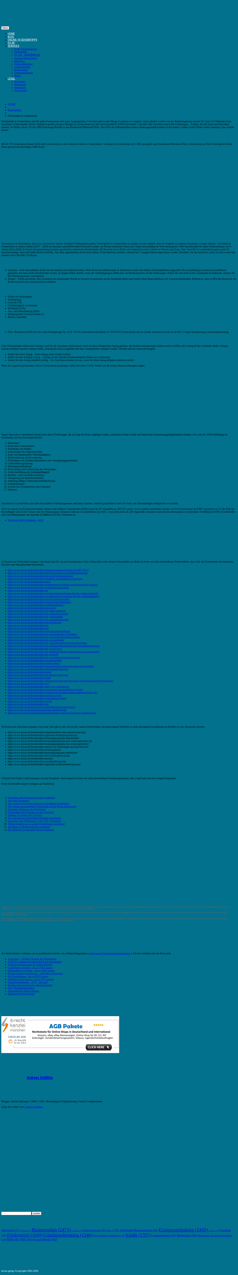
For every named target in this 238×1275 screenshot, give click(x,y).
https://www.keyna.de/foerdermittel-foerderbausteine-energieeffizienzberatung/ (48, 573)
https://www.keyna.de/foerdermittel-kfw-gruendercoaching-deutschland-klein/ (47, 643)
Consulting (76, 1231)
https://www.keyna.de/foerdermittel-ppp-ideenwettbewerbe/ (38, 675)
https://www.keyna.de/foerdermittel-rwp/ (28, 683)
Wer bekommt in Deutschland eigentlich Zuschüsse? (34, 818)
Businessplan (21, 69)
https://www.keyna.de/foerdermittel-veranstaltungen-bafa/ (37, 698)
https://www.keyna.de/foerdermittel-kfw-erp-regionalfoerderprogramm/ (44, 637)
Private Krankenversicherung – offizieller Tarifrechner (35, 973)
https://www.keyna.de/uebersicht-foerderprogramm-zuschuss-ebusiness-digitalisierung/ (52, 712)
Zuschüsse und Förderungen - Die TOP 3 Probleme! (34, 821)
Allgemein (10, 1230)
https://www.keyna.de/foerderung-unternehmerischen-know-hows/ (42, 707)
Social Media (45, 1239)
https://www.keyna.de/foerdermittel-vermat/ (30, 701)
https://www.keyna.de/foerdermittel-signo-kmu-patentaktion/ (38, 686)
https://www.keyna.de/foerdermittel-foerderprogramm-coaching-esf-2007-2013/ (48, 570)
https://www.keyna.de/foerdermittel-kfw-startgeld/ (33, 654)
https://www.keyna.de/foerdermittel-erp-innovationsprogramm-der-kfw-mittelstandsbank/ (53, 593)
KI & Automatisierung (25, 49)
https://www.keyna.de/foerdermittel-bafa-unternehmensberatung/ (41, 576)
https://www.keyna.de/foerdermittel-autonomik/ (32, 608)
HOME (11, 33)
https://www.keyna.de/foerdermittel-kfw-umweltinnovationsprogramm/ (44, 657)
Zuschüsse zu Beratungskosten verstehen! (29, 826)
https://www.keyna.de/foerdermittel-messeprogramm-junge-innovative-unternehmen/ (51, 666)
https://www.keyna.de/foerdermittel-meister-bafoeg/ (34, 663)
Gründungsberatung (67, 1234)
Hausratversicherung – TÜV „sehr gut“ (28, 982)
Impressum (19, 87)
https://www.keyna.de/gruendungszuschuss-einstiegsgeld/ (37, 710)
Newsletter (19, 81)
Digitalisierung (94, 1230)
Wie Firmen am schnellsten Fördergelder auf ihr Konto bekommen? (42, 806)
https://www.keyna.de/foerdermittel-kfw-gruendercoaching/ (38, 613)
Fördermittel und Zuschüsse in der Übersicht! (31, 812)
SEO (26, 1239)
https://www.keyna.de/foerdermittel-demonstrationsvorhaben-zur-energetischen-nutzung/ (53, 584)
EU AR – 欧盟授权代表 (27, 55)
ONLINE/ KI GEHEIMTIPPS (22, 39)
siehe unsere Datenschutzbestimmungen (110, 953)
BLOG (11, 36)
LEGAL (11, 78)
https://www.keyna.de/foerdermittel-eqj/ (28, 590)
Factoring (213, 1231)
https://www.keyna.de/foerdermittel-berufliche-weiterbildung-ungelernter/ (45, 578)
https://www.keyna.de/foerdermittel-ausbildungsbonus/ (35, 605)
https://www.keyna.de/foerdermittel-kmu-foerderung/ (35, 622)
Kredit (138, 1234)
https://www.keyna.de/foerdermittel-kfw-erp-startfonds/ (36, 640)
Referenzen (20, 84)
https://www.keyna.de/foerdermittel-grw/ (28, 628)
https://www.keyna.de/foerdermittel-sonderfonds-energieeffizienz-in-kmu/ (45, 689)
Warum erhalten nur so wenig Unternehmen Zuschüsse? (36, 824)
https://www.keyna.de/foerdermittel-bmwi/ (29, 581)
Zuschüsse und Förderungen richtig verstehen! (31, 797)
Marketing (19, 61)
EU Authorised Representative (136, 1230)
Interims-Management (25, 58)
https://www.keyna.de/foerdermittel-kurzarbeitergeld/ (35, 660)
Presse (17, 75)
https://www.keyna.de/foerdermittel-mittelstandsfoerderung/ (38, 669)
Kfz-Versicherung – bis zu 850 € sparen (28, 976)
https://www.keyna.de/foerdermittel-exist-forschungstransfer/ (38, 599)
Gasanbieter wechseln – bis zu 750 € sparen (30, 967)
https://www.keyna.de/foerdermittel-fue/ (28, 625)
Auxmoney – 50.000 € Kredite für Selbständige (32, 959)
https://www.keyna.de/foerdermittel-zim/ (28, 704)
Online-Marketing (23, 64)
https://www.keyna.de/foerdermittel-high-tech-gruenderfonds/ (39, 631)
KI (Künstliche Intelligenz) (109, 1235)
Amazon (26, 1231)
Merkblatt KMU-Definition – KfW (25, 520)
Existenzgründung (23, 72)
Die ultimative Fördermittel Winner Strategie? (31, 829)
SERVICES (13, 46)
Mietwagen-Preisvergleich (21, 994)
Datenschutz (20, 90)
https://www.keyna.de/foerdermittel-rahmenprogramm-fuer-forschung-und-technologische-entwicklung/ (60, 680)
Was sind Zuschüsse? (18, 800)
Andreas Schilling (40, 1078)
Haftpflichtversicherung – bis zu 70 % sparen (31, 979)
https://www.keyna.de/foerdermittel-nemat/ (29, 672)
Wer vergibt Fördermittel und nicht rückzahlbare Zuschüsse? (38, 803)
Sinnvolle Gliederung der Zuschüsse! (27, 809)
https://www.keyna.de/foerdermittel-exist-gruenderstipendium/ (39, 602)
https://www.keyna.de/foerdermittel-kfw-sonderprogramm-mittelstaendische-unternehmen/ (54, 651)
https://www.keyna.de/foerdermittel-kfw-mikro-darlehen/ (37, 610)
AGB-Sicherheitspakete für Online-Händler (30, 964)
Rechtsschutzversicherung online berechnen (30, 985)
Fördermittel (20, 52)
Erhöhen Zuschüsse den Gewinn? (25, 815)
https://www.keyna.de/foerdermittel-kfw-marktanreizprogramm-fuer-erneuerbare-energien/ (54, 645)
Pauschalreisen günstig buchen (23, 991)
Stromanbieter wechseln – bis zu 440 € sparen (31, 970)
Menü (5, 28)
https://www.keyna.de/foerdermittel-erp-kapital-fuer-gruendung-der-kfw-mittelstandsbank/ (53, 596)
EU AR (11, 43)
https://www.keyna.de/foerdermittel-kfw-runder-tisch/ (35, 648)
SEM (13, 1239)
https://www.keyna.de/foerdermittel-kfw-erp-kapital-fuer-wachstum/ (42, 634)
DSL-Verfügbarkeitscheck (21, 988)
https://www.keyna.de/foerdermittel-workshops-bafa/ (35, 695)
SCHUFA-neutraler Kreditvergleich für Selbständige (35, 961)
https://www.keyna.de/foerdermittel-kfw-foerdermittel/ (35, 616)
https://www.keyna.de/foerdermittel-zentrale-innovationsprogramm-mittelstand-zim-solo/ (53, 692)
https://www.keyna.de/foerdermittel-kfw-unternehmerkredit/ (38, 619)
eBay (110, 1231)
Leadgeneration (22, 67)
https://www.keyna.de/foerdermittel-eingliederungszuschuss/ (38, 587)
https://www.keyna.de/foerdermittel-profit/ (29, 678)
